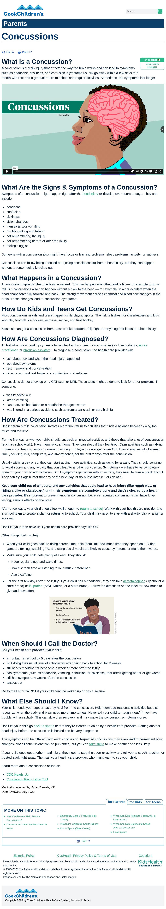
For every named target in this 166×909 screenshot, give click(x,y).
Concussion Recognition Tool (27, 779)
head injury (90, 194)
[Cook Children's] (24, 10)
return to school (91, 508)
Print (25, 52)
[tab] (153, 801)
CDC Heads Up (17, 774)
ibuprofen (35, 586)
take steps (96, 744)
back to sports (44, 726)
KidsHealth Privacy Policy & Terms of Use (86, 855)
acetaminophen (134, 581)
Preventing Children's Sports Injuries (79, 823)
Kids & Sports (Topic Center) (75, 828)
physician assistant (36, 350)
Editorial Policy (24, 855)
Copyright (145, 855)
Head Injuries (120, 832)
